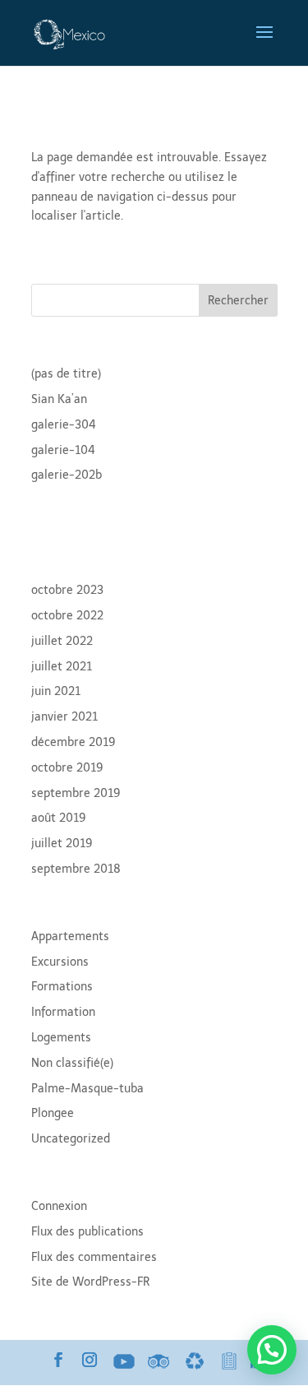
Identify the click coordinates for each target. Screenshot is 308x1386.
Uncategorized (70, 1139)
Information (63, 1012)
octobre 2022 (67, 616)
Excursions (60, 962)
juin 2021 (55, 691)
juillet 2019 (62, 844)
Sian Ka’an (59, 399)
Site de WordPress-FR (90, 1282)
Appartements (70, 936)
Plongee (52, 1113)
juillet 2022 (62, 641)
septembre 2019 (76, 793)
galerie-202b (66, 475)
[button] (272, 1349)
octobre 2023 (67, 590)
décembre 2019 (73, 742)
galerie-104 (63, 450)
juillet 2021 (61, 667)
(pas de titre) (66, 374)
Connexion (59, 1206)
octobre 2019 (67, 768)
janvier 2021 (64, 717)
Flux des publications (87, 1232)
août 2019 (58, 818)
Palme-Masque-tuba (87, 1089)
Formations (62, 987)
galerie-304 (63, 425)
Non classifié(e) (72, 1063)
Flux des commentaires (94, 1257)
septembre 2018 (76, 869)
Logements (61, 1038)
